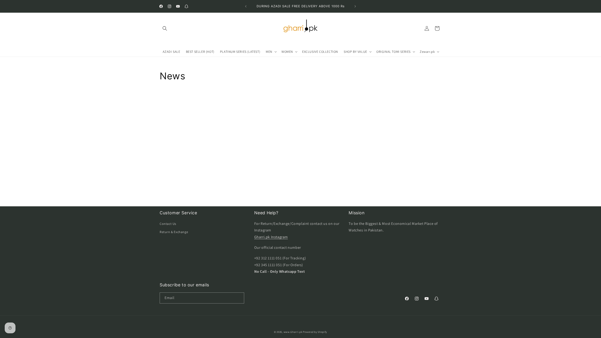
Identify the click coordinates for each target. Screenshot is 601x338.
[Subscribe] (239, 297)
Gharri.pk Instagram (271, 236)
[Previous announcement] (246, 6)
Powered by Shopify (315, 332)
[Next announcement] (355, 6)
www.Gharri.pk (293, 332)
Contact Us (168, 224)
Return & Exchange (174, 232)
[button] (165, 28)
